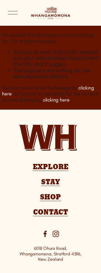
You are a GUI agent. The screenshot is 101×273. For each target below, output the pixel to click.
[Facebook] (45, 233)
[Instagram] (55, 233)
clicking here (56, 100)
